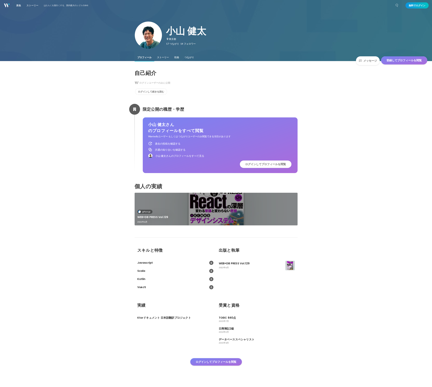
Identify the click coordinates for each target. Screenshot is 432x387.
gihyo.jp (146, 211)
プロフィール (144, 57)
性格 (176, 57)
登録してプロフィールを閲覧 (404, 60)
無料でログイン (417, 5)
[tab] (144, 57)
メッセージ (370, 61)
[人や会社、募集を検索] (397, 5)
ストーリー (163, 57)
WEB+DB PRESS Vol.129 (152, 217)
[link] (216, 209)
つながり (189, 57)
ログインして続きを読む (151, 91)
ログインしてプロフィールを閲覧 (265, 164)
